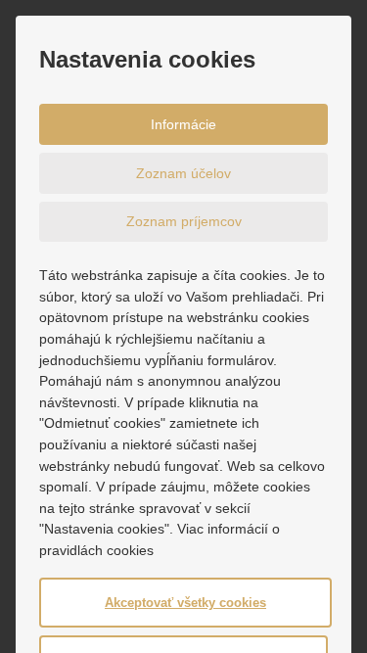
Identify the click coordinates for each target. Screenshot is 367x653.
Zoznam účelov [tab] (183, 173)
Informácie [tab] (183, 124)
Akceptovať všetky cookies (185, 602)
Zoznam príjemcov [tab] (184, 221)
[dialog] (183, 326)
